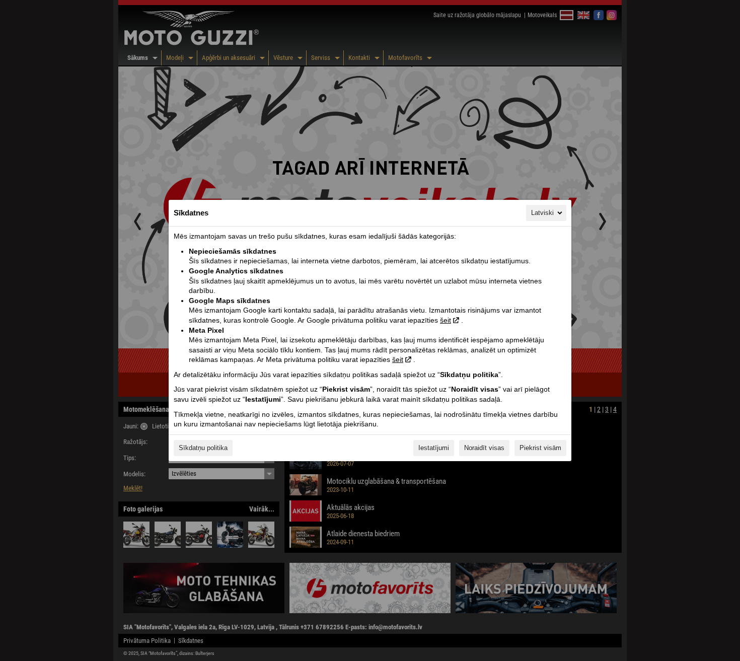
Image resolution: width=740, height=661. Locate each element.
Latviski (542, 212)
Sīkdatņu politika (203, 448)
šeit (445, 320)
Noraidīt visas (484, 448)
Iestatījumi (433, 448)
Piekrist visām (540, 448)
